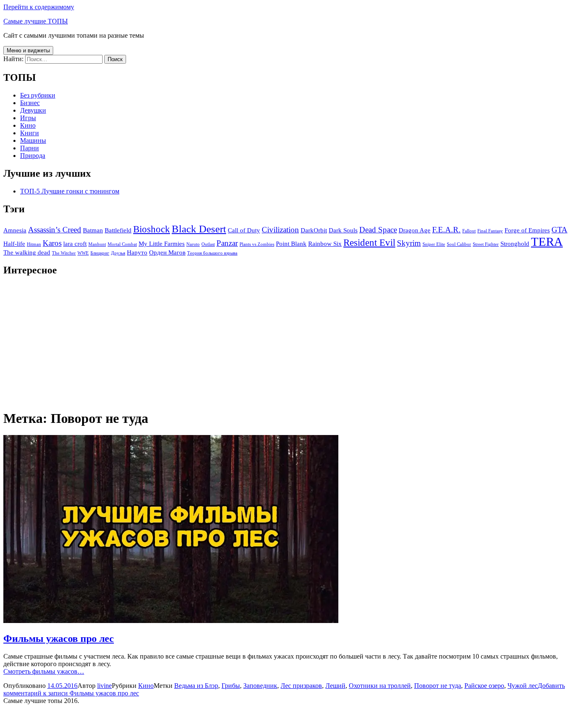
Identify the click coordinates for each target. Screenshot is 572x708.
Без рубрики (37, 95)
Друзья (118, 253)
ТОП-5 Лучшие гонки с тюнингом (69, 191)
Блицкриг (99, 253)
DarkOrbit (314, 230)
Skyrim (409, 243)
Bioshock (151, 229)
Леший (335, 685)
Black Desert (199, 228)
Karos (52, 243)
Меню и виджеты (28, 50)
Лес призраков (301, 685)
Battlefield (118, 230)
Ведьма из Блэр (196, 685)
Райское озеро (484, 685)
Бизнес (30, 102)
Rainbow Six (325, 243)
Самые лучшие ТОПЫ (35, 21)
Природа (32, 155)
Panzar (227, 243)
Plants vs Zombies (257, 244)
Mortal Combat (122, 244)
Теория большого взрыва (212, 253)
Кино (28, 125)
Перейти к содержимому (38, 6)
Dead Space (378, 229)
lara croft (75, 243)
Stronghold (514, 243)
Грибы (231, 685)
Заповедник (260, 685)
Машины (33, 140)
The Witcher (64, 253)
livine (104, 685)
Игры (28, 117)
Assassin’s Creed (54, 229)
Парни (29, 148)
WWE (83, 253)
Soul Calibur (459, 244)
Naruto (193, 244)
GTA (559, 229)
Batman (93, 230)
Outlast (208, 244)
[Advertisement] (254, 343)
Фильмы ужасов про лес (58, 638)
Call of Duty (244, 230)
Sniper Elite (434, 244)
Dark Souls (343, 230)
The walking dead (26, 252)
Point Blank (291, 243)
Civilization (280, 229)
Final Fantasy (490, 231)
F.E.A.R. (446, 229)
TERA (547, 241)
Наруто (137, 252)
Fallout (469, 231)
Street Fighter (486, 244)
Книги (29, 132)
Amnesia (14, 230)
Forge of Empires (527, 230)
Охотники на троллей (380, 685)
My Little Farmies (162, 243)
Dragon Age (414, 230)
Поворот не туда (437, 685)
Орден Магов (167, 252)
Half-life (14, 243)
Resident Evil (369, 242)
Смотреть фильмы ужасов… (43, 671)
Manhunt (97, 244)
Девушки (33, 110)
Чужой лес (523, 685)
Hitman (34, 244)
